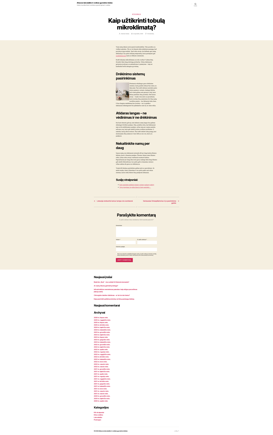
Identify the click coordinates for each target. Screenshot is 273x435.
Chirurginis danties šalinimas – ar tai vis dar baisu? (112, 295)
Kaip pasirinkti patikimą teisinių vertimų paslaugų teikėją (114, 299)
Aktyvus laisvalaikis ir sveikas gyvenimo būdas (95, 3)
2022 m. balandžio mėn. (102, 359)
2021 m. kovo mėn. (100, 389)
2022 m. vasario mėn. (101, 364)
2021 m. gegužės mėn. (102, 384)
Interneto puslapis (120, 246)
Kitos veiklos (136, 14)
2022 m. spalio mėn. (101, 349)
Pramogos (97, 420)
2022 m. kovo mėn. (100, 362)
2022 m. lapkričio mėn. (102, 347)
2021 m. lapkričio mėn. (102, 371)
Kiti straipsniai (99, 412)
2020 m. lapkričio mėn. (102, 398)
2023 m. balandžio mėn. (102, 342)
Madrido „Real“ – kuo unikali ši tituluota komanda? (111, 282)
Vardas (118, 239)
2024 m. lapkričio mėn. (102, 327)
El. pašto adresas (142, 239)
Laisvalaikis (98, 417)
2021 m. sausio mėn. (101, 394)
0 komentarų (150, 33)
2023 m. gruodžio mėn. (102, 332)
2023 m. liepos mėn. (101, 337)
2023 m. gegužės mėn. (102, 340)
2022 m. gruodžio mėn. (102, 344)
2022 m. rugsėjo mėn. (101, 352)
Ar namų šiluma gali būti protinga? (106, 286)
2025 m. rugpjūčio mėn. (102, 320)
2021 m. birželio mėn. (101, 381)
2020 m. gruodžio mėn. (102, 396)
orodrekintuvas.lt (121, 56)
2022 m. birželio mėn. (101, 357)
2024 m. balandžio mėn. (102, 330)
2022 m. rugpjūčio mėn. (102, 354)
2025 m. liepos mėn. (101, 322)
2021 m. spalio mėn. (101, 374)
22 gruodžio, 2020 (138, 33)
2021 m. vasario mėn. (101, 391)
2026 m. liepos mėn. (101, 317)
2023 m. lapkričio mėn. (102, 335)
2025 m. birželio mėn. (101, 325)
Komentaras (119, 225)
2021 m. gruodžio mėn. (102, 369)
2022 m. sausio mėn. (101, 367)
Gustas (127, 33)
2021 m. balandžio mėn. (102, 386)
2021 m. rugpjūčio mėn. (102, 379)
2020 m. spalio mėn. (101, 401)
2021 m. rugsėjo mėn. (101, 376)
